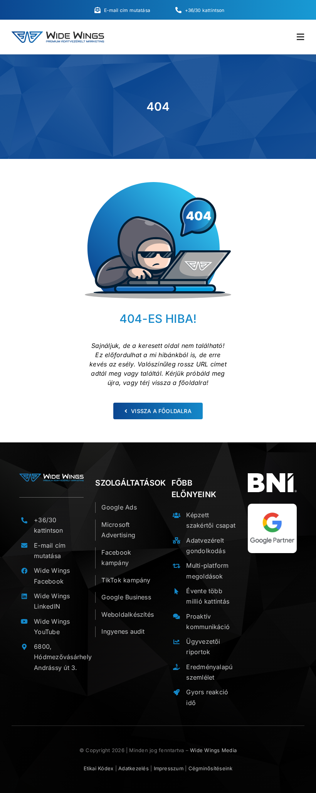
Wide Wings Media (213, 750)
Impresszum (168, 768)
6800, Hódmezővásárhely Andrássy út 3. (63, 657)
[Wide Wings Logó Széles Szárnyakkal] (51, 476)
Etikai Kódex (99, 768)
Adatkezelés (133, 768)
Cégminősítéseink (210, 768)
